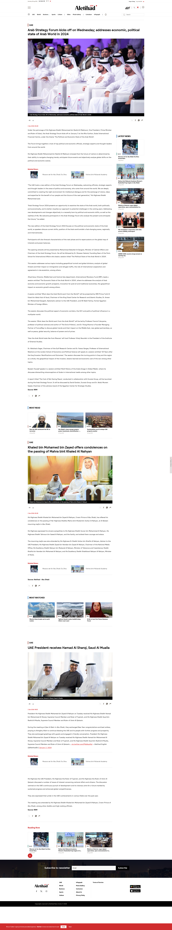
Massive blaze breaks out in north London (40, 620)
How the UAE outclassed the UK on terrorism (40, 430)
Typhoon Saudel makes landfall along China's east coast (69, 620)
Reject (70, 926)
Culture (60, 14)
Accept (63, 926)
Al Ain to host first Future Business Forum (97, 620)
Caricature (89, 14)
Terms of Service (98, 882)
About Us (79, 892)
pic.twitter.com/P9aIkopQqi (82, 744)
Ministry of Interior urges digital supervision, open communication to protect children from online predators (98, 850)
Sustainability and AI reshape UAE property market (97, 430)
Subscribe (122, 868)
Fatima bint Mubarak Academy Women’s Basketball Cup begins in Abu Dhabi (70, 850)
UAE (33, 14)
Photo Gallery (77, 14)
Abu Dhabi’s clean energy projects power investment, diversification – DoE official (68, 430)
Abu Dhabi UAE (44, 1)
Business (45, 14)
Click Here (39, 926)
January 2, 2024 (45, 747)
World (39, 14)
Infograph (97, 14)
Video (69, 14)
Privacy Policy (80, 895)
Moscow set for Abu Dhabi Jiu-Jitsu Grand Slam (40, 850)
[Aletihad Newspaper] (86, 7)
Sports (53, 14)
